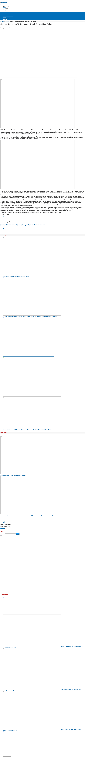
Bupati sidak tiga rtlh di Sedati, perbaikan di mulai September (16, 276)
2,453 (4, 521)
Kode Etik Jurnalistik (7, 756)
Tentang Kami (6, 753)
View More (2, 528)
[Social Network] (3, 9)
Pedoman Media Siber (7, 755)
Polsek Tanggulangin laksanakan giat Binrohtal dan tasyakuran (16, 225)
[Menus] (0, 3)
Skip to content (3, 1)
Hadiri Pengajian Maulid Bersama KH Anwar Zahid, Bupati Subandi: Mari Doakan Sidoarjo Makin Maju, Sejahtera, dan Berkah (28, 395)
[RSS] (3, 219)
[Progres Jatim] (3, 2)
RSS (6, 10)
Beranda (4, 751)
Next (4, 522)
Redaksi (4, 752)
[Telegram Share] (3, 230)
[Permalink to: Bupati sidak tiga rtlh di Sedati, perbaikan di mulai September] (32, 275)
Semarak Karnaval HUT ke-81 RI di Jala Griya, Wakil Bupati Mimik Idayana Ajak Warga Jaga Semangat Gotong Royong (27, 429)
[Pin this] (3, 229)
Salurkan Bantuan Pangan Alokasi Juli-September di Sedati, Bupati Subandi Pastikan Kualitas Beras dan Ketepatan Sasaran (28, 356)
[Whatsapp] (3, 232)
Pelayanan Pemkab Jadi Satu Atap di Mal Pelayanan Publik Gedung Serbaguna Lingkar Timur (22, 224)
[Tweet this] (3, 228)
